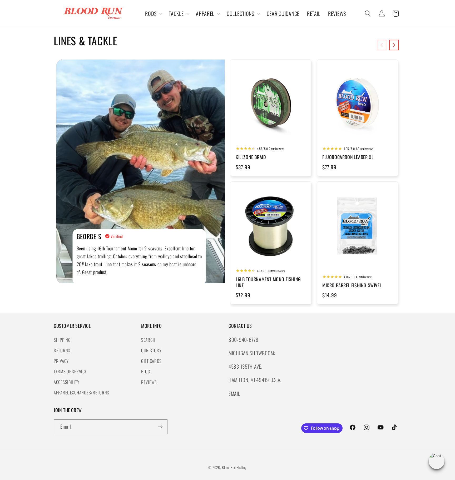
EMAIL (234, 393)
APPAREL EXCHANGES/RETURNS (81, 392)
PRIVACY (61, 360)
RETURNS (62, 350)
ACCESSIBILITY (66, 381)
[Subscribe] (160, 426)
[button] (153, 14)
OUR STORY (151, 350)
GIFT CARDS (151, 360)
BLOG (145, 371)
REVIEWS (149, 381)
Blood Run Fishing (234, 467)
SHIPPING (62, 339)
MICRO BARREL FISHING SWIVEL (352, 285)
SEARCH (148, 339)
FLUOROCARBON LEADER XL (347, 157)
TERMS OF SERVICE (70, 371)
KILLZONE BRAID (251, 157)
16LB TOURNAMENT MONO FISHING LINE (268, 282)
